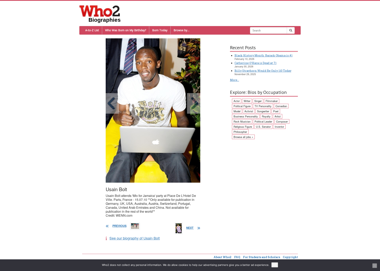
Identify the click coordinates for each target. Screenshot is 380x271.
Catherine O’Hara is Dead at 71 (255, 63)
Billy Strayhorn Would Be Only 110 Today (263, 71)
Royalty (266, 116)
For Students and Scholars (261, 257)
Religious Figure (243, 126)
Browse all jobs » (243, 137)
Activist (248, 111)
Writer (247, 101)
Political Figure (242, 106)
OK (274, 264)
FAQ (237, 257)
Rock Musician (242, 121)
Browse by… (181, 30)
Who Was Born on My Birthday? (125, 30)
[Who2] (99, 11)
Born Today (159, 30)
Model (237, 111)
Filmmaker (272, 101)
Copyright (290, 257)
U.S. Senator (263, 126)
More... (234, 80)
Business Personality (246, 116)
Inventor (279, 126)
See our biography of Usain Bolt (134, 238)
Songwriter (263, 111)
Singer (258, 101)
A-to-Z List (92, 30)
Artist (278, 116)
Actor (237, 101)
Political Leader (263, 121)
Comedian (281, 106)
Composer (282, 121)
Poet (275, 111)
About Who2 (222, 257)
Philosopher (240, 132)
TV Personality (263, 106)
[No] (374, 265)
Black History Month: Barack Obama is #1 (264, 55)
